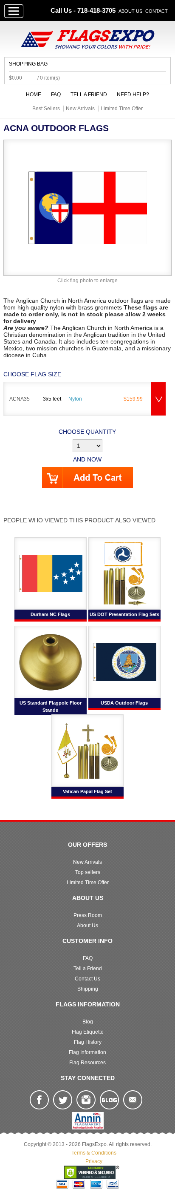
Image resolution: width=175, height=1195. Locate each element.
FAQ (56, 94)
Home (33, 94)
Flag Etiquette (88, 1032)
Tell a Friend (89, 94)
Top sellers (87, 872)
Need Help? (133, 94)
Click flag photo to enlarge (87, 281)
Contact (156, 11)
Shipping (87, 989)
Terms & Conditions (93, 1153)
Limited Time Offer (88, 883)
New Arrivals (87, 862)
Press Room (87, 915)
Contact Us (87, 979)
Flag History (88, 1042)
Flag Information (87, 1052)
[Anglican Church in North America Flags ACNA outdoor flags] (87, 207)
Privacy (93, 1161)
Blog (87, 1022)
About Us (130, 11)
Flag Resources (87, 1063)
